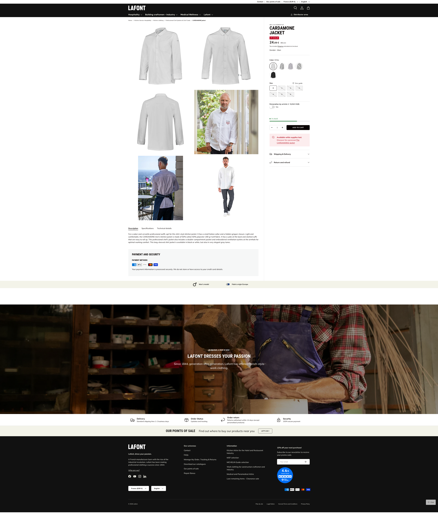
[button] (308, 7)
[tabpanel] (193, 238)
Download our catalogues (195, 464)
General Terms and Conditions (287, 504)
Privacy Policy (305, 504)
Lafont (207, 14)
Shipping (280, 46)
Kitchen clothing (158, 20)
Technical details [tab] (164, 228)
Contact (260, 2)
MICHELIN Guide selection (238, 462)
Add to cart (298, 127)
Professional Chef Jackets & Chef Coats (178, 20)
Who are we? (134, 470)
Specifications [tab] (148, 228)
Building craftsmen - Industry (160, 14)
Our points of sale (273, 2)
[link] (299, 14)
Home (130, 20)
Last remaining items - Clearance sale (243, 479)
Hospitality (134, 14)
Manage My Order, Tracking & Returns (200, 459)
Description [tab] (133, 228)
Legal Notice (271, 504)
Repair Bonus (189, 473)
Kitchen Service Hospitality (142, 20)
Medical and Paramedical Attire (240, 474)
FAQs (186, 455)
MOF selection (233, 458)
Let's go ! (265, 431)
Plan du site (259, 504)
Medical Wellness (189, 14)
